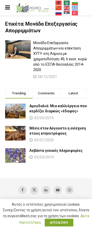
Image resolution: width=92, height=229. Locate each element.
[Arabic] (67, 3)
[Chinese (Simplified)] (58, 8)
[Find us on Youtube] (58, 190)
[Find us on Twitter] (34, 190)
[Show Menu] (7, 7)
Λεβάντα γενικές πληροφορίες (56, 150)
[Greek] (75, 8)
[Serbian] (67, 13)
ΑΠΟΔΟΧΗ (59, 222)
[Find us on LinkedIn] (46, 190)
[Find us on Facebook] (22, 190)
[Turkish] (75, 13)
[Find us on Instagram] (69, 190)
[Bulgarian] (75, 3)
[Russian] (58, 13)
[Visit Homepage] (33, 8)
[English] (67, 8)
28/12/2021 (47, 76)
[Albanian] (58, 3)
